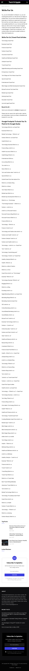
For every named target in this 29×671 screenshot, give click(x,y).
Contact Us (12, 667)
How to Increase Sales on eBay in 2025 (10, 627)
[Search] (27, 2)
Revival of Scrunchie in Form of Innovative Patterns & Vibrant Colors (17, 527)
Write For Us (18, 667)
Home (3, 6)
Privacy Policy (14, 579)
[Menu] (2, 2)
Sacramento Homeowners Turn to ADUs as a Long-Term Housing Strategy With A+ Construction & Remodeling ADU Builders (14, 614)
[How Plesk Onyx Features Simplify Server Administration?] (5, 543)
